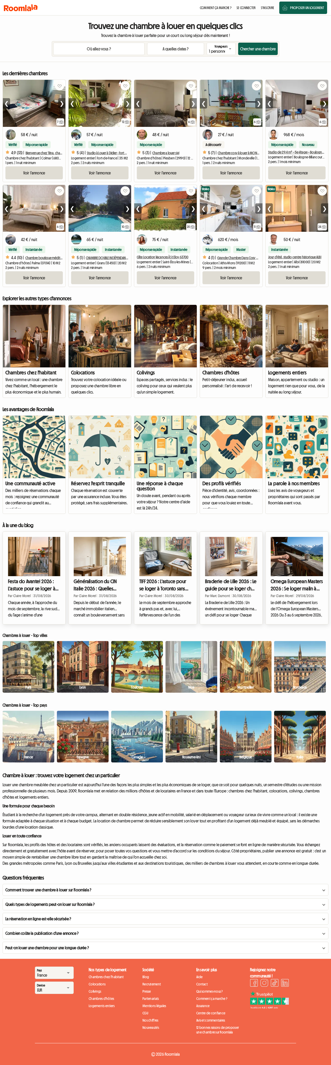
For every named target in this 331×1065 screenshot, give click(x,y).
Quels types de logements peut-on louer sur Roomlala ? (50, 904)
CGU (145, 1013)
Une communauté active (30, 483)
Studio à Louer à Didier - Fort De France (112, 153)
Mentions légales (154, 1006)
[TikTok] (275, 983)
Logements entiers (287, 372)
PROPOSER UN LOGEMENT (307, 8)
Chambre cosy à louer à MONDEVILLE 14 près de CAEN (252, 153)
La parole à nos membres (294, 483)
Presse (146, 991)
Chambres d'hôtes (220, 372)
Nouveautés (150, 1027)
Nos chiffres (150, 1020)
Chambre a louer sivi (165, 153)
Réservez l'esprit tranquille (98, 483)
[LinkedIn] (285, 983)
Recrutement (151, 984)
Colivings (146, 372)
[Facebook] (254, 983)
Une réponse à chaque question (160, 486)
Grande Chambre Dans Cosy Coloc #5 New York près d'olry (257, 258)
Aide (199, 977)
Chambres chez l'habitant (31, 372)
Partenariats (150, 998)
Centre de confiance (210, 1013)
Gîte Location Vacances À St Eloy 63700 (162, 257)
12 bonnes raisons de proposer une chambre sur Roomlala (217, 1030)
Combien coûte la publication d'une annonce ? (42, 933)
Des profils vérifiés (221, 483)
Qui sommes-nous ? (209, 991)
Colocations (83, 372)
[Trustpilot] (269, 1007)
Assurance (203, 1006)
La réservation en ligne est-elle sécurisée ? (38, 919)
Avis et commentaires (210, 1020)
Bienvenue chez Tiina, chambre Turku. (51, 153)
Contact (202, 984)
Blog (145, 977)
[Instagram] (264, 983)
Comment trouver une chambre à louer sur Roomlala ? (48, 890)
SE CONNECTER (246, 8)
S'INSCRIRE (267, 8)
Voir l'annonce (34, 173)
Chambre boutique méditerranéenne (51, 258)
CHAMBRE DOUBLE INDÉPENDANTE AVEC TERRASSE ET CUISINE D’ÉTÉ (127, 258)
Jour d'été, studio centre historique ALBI (294, 257)
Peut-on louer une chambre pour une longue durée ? (47, 948)
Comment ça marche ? (211, 998)
